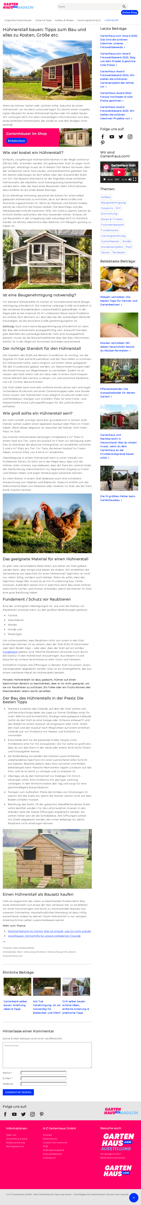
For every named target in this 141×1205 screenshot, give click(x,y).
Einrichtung (109, 213)
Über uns (11, 1135)
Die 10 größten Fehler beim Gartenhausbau (117, 498)
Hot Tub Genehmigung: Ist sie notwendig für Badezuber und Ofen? (47, 1007)
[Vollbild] (134, 179)
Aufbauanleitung (15, 1142)
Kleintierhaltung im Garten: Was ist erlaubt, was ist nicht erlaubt (49, 931)
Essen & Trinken (112, 219)
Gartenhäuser (110, 241)
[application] (119, 172)
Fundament (10, 651)
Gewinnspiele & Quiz (89, 20)
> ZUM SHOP (111, 20)
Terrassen (118, 252)
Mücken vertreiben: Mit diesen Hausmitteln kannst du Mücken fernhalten (117, 346)
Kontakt (47, 1135)
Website (8, 1083)
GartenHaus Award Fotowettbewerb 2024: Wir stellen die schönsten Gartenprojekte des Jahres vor (117, 79)
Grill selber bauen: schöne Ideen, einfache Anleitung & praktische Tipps (75, 1007)
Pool (129, 246)
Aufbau (106, 197)
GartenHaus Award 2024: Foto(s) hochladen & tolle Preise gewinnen (116, 96)
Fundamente (109, 230)
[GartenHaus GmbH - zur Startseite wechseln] (18, 8)
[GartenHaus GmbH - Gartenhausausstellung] (117, 1150)
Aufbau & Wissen (64, 20)
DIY (118, 208)
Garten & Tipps (43, 20)
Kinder (127, 241)
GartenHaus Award (16, 1138)
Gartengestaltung (113, 235)
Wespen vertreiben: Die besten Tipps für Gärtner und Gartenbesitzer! (118, 300)
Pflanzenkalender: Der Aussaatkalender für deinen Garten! (117, 392)
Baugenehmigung (113, 202)
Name (7, 1072)
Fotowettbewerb (112, 224)
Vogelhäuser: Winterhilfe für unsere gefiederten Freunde (44, 935)
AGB (45, 1146)
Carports (107, 208)
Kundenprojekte (112, 246)
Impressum (49, 1157)
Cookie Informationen (55, 1142)
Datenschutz (50, 1138)
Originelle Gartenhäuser (18, 20)
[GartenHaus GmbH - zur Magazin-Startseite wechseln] (121, 1113)
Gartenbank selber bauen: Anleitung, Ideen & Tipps (15, 1005)
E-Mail (7, 1078)
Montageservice (15, 1146)
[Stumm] (130, 179)
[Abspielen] (104, 179)
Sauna (105, 252)
